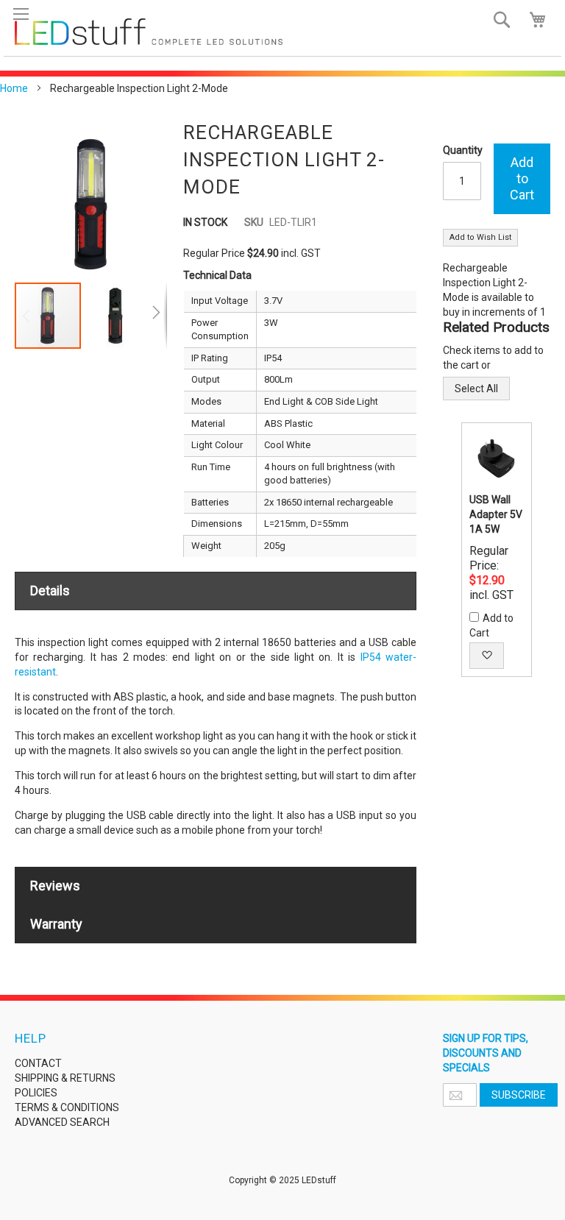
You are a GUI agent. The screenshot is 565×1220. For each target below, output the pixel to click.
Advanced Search (62, 1122)
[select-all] (476, 388)
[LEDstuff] (148, 31)
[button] (116, 315)
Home (14, 88)
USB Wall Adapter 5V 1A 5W (495, 514)
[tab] (215, 591)
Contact (38, 1063)
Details (50, 590)
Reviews (55, 885)
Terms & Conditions (67, 1107)
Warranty (56, 924)
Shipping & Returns (65, 1078)
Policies (36, 1093)
